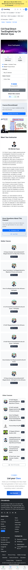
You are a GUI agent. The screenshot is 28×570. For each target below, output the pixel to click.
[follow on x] (5, 513)
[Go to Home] (17, 9)
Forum (16, 520)
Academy (3, 526)
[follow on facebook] (2, 513)
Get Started (14, 493)
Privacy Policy (10, 560)
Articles (17, 529)
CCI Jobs (3, 528)
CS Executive (4, 19)
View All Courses (14, 464)
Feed (2, 549)
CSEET (11, 19)
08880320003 (20, 544)
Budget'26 (3, 547)
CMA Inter (20, 16)
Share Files (18, 524)
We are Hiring (11, 554)
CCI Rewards (4, 544)
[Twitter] (13, 97)
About (3, 554)
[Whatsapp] (15, 97)
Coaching (7, 9)
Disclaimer (23, 557)
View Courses (14, 256)
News (16, 518)
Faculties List (4, 540)
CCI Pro (3, 530)
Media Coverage (21, 554)
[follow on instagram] (10, 513)
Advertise (4, 557)
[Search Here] (20, 9)
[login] (26, 9)
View (23, 401)
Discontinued (14, 90)
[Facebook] (10, 97)
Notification (18, 522)
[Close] (26, 2)
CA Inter (18, 12)
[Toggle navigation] (15, 9)
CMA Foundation (12, 16)
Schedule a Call (15, 230)
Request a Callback (22, 539)
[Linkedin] (18, 97)
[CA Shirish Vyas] (14, 144)
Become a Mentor (5, 542)
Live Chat (14, 234)
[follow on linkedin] (7, 513)
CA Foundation (10, 12)
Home (2, 519)
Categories (3, 551)
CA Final (3, 12)
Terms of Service (13, 557)
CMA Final (3, 16)
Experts (17, 531)
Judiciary (17, 527)
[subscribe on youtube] (13, 513)
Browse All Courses (13, 113)
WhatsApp (19, 541)
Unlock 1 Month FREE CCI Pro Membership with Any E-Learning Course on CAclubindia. (13, 3)
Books (2, 524)
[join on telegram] (15, 513)
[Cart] (23, 9)
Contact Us (19, 560)
